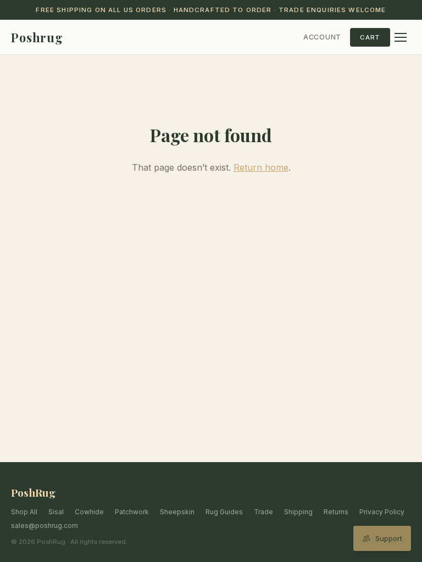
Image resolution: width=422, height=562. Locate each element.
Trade (263, 512)
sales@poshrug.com (44, 525)
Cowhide (89, 512)
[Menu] (400, 37)
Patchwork (132, 512)
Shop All (24, 512)
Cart (370, 37)
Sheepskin (177, 512)
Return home (261, 167)
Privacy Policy (381, 512)
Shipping (298, 512)
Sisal (56, 512)
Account (322, 37)
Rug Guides (224, 512)
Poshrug (37, 37)
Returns (336, 512)
